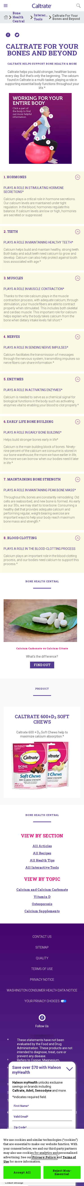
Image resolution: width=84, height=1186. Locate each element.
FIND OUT (42, 665)
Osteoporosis (42, 904)
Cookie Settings (14, 1182)
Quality (42, 958)
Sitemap (42, 947)
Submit (78, 5)
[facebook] (42, 1017)
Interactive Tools (41, 17)
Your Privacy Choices (42, 1001)
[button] (15, 177)
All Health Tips (42, 860)
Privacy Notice (42, 979)
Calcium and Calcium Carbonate (42, 889)
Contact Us (42, 936)
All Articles (42, 846)
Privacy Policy (44, 1157)
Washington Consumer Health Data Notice (42, 990)
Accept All (22, 1172)
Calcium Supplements (42, 911)
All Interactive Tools (42, 867)
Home (6, 17)
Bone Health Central (19, 17)
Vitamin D (42, 897)
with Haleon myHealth (36, 1070)
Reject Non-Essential (62, 1172)
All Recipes (42, 853)
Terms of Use (42, 969)
